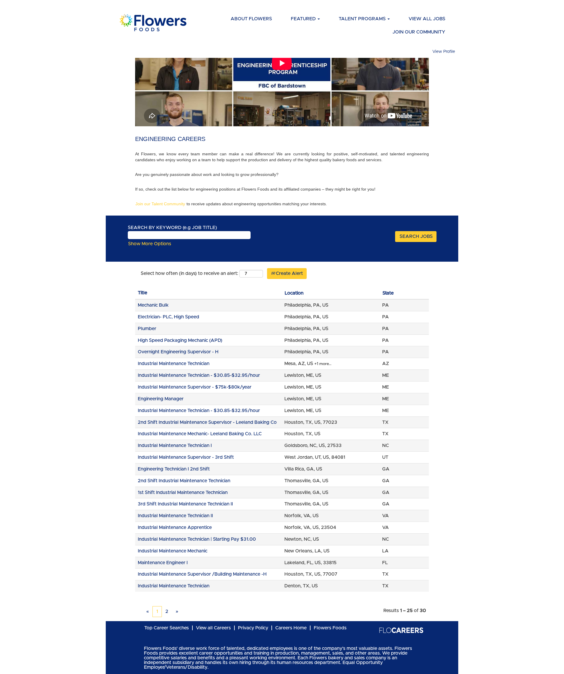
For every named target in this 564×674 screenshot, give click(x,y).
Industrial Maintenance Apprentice (175, 527)
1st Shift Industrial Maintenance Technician (183, 492)
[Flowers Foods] (401, 630)
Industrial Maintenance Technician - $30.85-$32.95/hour (199, 375)
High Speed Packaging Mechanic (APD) (180, 340)
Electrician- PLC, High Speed (168, 317)
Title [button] (142, 292)
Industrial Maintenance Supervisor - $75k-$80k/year (194, 387)
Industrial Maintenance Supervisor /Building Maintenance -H (202, 574)
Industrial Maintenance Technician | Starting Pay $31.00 (197, 539)
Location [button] (294, 293)
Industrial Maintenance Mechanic (172, 551)
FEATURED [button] (304, 18)
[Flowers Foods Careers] (153, 22)
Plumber (147, 328)
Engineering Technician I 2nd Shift (174, 469)
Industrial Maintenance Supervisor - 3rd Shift (186, 457)
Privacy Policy (253, 628)
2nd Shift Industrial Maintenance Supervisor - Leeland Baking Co (207, 422)
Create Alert (289, 273)
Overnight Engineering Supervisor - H (178, 351)
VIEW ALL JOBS (427, 18)
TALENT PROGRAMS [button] (363, 18)
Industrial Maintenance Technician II (175, 515)
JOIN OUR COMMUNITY (418, 32)
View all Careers (213, 628)
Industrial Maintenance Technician (173, 363)
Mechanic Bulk (153, 305)
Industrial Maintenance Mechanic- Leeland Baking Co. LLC (200, 433)
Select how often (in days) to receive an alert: (189, 273)
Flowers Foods (330, 628)
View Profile (443, 52)
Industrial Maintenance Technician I (175, 445)
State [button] (388, 293)
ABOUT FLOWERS (251, 18)
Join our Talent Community (160, 203)
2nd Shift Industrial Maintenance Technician (184, 480)
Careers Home (291, 628)
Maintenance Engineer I (163, 562)
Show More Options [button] (149, 243)
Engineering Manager (161, 398)
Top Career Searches (166, 628)
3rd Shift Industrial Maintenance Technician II (185, 504)
